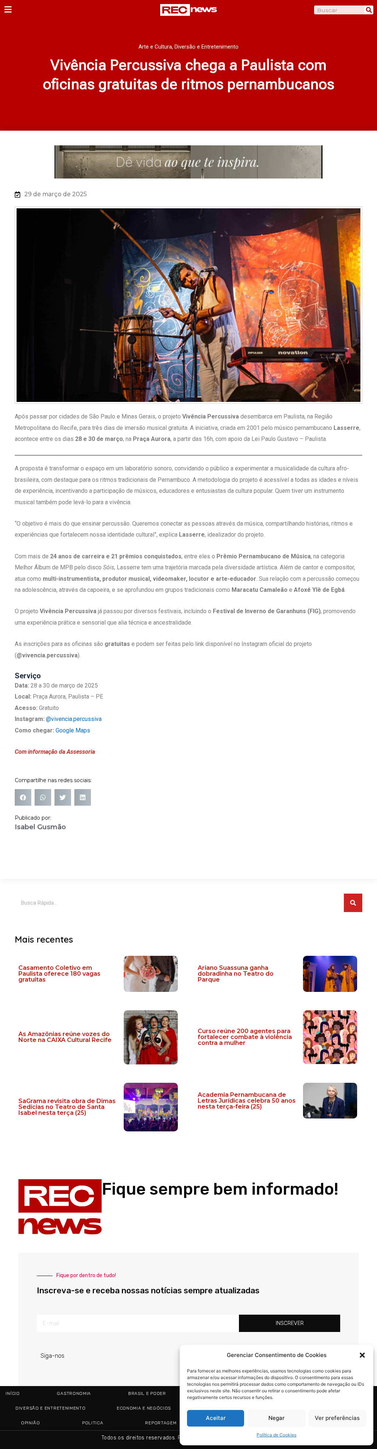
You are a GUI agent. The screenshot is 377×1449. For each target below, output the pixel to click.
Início (13, 1393)
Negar (276, 1417)
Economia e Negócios (144, 1408)
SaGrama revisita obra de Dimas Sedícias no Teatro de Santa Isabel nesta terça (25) (67, 1107)
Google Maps (73, 730)
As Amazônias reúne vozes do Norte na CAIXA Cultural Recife (65, 1037)
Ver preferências (337, 1417)
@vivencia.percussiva (74, 718)
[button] (362, 1355)
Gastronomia (74, 1393)
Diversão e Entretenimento (207, 46)
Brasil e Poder (147, 1393)
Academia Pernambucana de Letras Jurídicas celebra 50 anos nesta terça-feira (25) (247, 1100)
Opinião (30, 1422)
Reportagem (160, 1422)
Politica (92, 1422)
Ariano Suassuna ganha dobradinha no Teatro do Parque (236, 973)
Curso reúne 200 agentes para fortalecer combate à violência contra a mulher (245, 1037)
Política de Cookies (276, 1435)
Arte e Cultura (155, 46)
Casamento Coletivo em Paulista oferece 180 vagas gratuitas (59, 973)
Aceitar (216, 1417)
